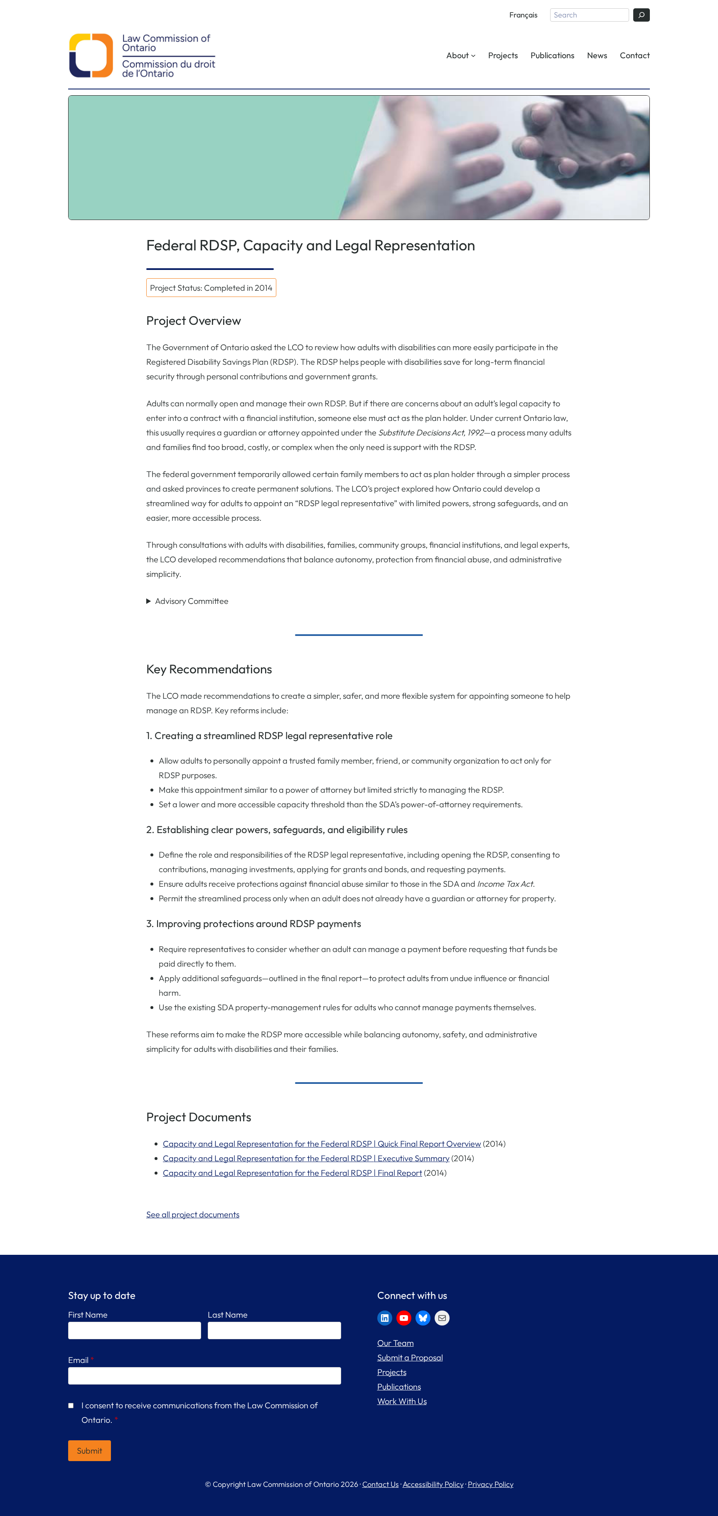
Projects (391, 1372)
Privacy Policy (491, 1484)
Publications (399, 1386)
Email (81, 1360)
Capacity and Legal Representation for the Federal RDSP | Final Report (292, 1172)
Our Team (395, 1343)
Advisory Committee (192, 601)
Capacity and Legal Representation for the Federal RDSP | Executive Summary (306, 1158)
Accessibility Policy (433, 1484)
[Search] (641, 15)
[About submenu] (473, 54)
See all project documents (192, 1214)
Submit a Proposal (410, 1357)
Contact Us (380, 1484)
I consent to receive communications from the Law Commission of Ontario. (199, 1412)
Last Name (228, 1314)
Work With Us (402, 1401)
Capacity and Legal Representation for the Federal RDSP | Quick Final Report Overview (322, 1143)
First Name (88, 1314)
